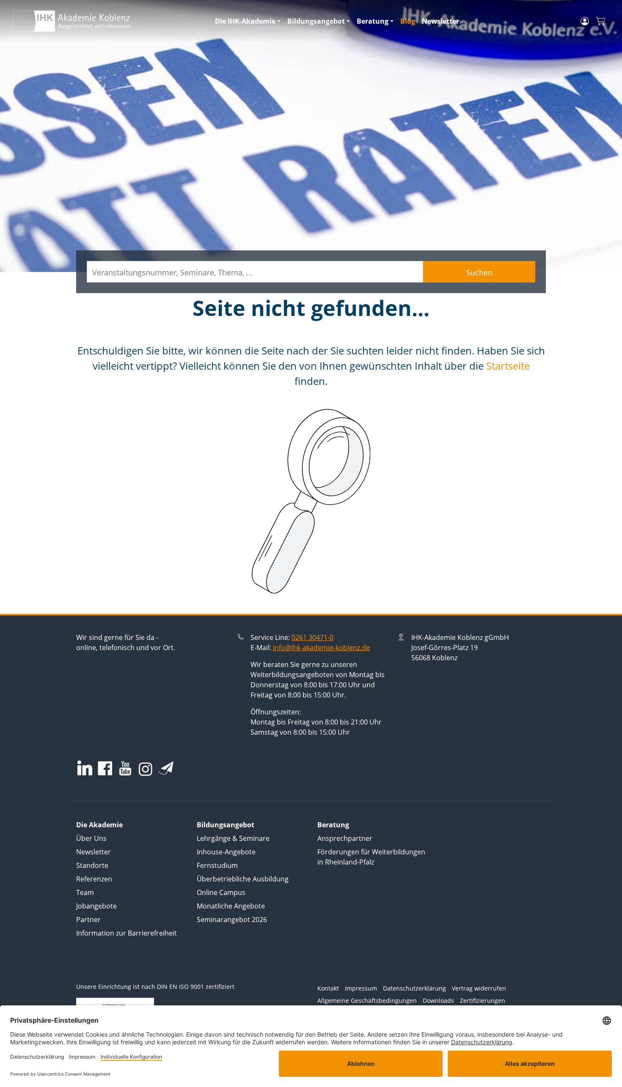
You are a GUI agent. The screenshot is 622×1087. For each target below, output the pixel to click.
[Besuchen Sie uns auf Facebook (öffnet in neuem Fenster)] (104, 769)
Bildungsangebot (316, 21)
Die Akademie (99, 824)
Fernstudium (217, 865)
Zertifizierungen (482, 1000)
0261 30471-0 (312, 637)
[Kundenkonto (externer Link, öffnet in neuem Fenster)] (585, 21)
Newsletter (440, 21)
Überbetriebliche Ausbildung (243, 879)
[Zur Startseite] (109, 21)
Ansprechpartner (344, 838)
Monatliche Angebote (231, 906)
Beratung (372, 21)
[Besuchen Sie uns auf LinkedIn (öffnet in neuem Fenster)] (84, 767)
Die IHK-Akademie (245, 21)
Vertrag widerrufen (479, 988)
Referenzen (94, 879)
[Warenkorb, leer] (600, 21)
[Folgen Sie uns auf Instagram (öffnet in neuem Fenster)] (145, 768)
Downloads (438, 1000)
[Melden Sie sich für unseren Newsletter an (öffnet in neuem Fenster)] (166, 768)
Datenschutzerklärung (414, 988)
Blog (407, 21)
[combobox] (255, 272)
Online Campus (221, 892)
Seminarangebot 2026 (232, 919)
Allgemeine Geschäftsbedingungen (367, 1000)
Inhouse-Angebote (226, 851)
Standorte (92, 865)
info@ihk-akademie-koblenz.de (321, 647)
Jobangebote (96, 906)
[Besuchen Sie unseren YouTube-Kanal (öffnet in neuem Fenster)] (125, 769)
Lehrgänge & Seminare (233, 838)
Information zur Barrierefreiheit (126, 933)
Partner (88, 919)
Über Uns (91, 838)
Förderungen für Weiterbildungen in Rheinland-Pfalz (371, 857)
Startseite (508, 366)
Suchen (479, 272)
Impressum (361, 988)
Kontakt (328, 988)
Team (85, 892)
